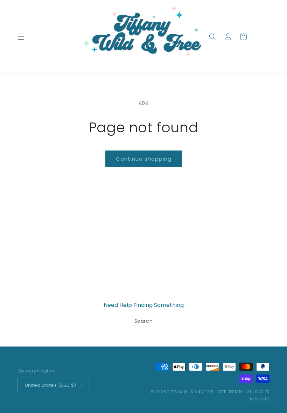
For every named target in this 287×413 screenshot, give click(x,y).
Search (143, 320)
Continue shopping (144, 158)
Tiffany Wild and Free (190, 391)
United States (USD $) (50, 385)
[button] (21, 36)
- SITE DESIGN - (231, 391)
